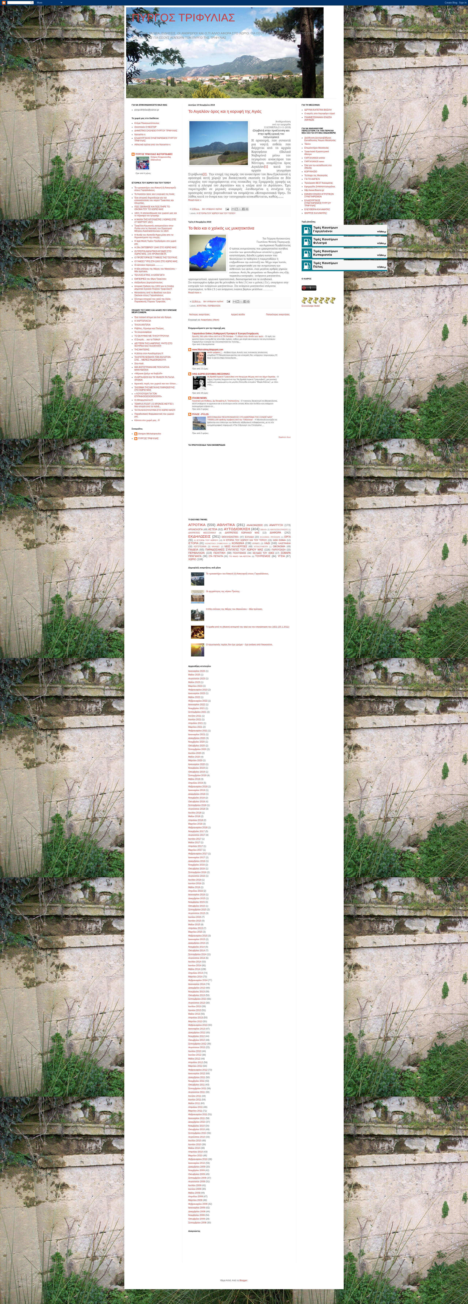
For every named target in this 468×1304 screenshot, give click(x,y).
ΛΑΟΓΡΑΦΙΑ (284, 543)
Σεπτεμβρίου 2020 (197, 749)
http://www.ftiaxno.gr (314, 190)
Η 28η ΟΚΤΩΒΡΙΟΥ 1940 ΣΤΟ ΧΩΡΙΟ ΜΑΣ (155, 247)
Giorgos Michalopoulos (149, 433)
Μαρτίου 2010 (195, 1155)
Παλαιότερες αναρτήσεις (278, 314)
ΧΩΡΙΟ (192, 559)
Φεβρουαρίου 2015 (197, 935)
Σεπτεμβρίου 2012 (197, 1043)
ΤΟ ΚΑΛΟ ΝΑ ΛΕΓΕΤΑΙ (240, 556)
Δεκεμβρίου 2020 (196, 738)
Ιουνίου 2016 (194, 883)
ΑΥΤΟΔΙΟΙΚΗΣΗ (237, 529)
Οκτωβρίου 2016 (196, 868)
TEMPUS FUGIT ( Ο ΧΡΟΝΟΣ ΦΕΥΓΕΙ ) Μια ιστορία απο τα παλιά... (153, 405)
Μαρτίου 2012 (195, 1066)
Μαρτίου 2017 (195, 850)
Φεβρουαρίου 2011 (197, 1114)
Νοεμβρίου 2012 (196, 1036)
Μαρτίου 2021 (195, 727)
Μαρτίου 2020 (195, 760)
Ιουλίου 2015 (194, 917)
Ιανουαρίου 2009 (196, 1207)
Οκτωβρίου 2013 (196, 995)
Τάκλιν (307, 144)
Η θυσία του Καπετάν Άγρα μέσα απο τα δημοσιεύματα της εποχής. (153, 236)
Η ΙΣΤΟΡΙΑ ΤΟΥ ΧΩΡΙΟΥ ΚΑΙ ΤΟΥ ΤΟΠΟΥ (216, 213)
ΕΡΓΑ (287, 536)
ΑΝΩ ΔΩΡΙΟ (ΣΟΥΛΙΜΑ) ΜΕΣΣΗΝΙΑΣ (211, 374)
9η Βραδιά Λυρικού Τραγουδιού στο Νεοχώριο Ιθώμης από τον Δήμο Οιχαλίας (241, 377)
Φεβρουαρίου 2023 (197, 689)
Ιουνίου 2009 (194, 1189)
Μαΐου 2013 (194, 1014)
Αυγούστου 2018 (196, 809)
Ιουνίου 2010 (194, 1144)
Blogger (243, 1280)
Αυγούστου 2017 (196, 835)
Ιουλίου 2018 (194, 812)
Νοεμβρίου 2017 (196, 831)
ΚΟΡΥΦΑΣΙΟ (310, 171)
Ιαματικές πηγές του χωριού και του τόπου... (155, 383)
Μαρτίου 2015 (195, 932)
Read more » (194, 200)
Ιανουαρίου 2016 (196, 894)
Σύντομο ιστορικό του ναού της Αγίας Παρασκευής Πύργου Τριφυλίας (152, 300)
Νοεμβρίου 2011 (196, 1081)
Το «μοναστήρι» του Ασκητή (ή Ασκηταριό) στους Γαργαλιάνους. (237, 573)
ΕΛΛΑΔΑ (249, 537)
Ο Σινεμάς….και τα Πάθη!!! (147, 339)
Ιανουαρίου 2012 (196, 1073)
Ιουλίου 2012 (194, 1051)
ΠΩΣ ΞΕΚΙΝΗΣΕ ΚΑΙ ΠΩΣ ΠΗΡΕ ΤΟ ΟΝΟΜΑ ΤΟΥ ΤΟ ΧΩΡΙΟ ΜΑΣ (152, 208)
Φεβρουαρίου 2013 (197, 1025)
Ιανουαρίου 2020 (196, 764)
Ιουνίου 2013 (194, 1010)
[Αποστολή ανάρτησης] (227, 209)
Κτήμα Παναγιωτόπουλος (146, 123)
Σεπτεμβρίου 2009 (197, 1178)
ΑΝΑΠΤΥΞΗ (276, 525)
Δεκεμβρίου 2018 (196, 794)
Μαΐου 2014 (194, 969)
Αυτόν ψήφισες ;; (215, 352)
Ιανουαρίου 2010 (196, 1163)
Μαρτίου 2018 (195, 824)
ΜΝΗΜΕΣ (216, 547)
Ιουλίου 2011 (194, 1096)
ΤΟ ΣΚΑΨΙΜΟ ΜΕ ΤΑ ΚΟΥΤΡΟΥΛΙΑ (151, 336)
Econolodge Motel (311, 306)
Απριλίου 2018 (195, 820)
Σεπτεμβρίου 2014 (197, 954)
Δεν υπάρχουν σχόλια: (212, 209)
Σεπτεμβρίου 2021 (197, 712)
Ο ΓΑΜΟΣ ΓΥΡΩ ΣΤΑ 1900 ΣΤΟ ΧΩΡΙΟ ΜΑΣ (155, 261)
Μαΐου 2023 (194, 682)
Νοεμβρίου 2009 (196, 1170)
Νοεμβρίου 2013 (196, 991)
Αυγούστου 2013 (196, 1003)
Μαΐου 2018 (194, 816)
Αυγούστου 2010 (196, 1137)
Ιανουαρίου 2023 (196, 693)
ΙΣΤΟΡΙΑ (193, 543)
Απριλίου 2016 (195, 891)
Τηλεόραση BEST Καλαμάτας (318, 183)
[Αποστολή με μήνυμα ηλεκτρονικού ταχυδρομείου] (233, 209)
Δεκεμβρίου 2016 (196, 861)
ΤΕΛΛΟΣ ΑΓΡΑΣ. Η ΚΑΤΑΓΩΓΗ (149, 275)
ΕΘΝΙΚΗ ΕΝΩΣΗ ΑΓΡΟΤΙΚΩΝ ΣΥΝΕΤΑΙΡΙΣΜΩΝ (319, 195)
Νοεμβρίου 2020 (196, 742)
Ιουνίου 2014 (194, 965)
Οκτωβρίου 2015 (196, 906)
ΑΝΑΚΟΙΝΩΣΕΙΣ (255, 525)
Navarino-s (139, 134)
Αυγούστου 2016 (196, 876)
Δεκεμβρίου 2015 (196, 898)
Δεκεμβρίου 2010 (196, 1122)
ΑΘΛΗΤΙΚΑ (226, 525)
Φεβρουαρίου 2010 (197, 1159)
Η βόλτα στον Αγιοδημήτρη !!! (148, 353)
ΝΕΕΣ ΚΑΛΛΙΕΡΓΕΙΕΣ (235, 546)
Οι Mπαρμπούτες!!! (143, 400)
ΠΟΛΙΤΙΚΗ (219, 552)
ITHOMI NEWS (199, 398)
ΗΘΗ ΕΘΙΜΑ (279, 540)
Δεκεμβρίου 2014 (196, 943)
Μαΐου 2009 (194, 1193)
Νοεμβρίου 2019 (196, 768)
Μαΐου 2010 (194, 1148)
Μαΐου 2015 (194, 924)
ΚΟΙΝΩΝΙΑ (238, 543)
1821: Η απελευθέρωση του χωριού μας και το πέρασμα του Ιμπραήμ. (155, 214)
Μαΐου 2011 (194, 1103)
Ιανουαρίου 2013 (196, 1028)
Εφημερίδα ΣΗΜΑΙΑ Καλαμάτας (319, 186)
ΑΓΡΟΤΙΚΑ (201, 306)
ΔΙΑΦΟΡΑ (275, 532)
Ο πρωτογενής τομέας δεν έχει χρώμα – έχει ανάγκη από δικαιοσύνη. (239, 644)
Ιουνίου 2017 (194, 839)
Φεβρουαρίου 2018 (197, 827)
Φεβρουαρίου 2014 (197, 980)
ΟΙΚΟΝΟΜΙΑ (279, 546)
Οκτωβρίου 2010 (196, 1129)
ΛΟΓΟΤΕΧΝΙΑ (200, 546)
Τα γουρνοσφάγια (143, 332)
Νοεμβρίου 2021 (196, 708)
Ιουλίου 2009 (194, 1185)
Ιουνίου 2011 (194, 1099)
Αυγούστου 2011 (196, 1092)
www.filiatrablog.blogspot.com (207, 349)
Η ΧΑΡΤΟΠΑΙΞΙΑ (142, 321)
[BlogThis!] (236, 209)
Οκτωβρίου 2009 (196, 1174)
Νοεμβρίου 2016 (196, 865)
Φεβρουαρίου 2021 (197, 730)
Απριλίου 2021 (195, 723)
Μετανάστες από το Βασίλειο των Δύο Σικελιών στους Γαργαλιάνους (152, 293)
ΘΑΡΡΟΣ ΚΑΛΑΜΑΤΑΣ (315, 213)
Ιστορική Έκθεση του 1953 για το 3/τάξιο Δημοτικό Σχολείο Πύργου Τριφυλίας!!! (154, 287)
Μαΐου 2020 (194, 757)
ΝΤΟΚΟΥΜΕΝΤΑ (261, 547)
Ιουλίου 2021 (194, 716)
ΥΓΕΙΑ (281, 556)
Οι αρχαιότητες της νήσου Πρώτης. (223, 591)
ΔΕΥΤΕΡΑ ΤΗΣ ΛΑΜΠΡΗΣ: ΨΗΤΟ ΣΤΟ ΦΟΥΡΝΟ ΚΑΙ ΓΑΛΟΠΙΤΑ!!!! (153, 344)
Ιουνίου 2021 (194, 719)
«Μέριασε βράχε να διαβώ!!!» (148, 373)
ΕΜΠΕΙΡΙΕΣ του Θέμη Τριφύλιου (150, 279)
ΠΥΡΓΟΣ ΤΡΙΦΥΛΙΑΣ (183, 18)
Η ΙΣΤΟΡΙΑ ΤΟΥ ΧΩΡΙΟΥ (206, 540)
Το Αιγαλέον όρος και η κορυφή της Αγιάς (225, 111)
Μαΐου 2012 (194, 1058)
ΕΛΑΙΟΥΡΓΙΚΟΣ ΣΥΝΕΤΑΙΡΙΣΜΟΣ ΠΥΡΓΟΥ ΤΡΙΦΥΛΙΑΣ (317, 203)
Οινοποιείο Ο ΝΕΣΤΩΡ (145, 127)
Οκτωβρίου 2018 (196, 801)
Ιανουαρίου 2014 (196, 984)
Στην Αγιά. (139, 363)
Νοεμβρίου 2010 (196, 1126)
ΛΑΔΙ (267, 543)
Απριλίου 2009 (195, 1196)
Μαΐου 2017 (194, 842)
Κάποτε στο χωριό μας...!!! (147, 420)
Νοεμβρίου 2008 (196, 1215)
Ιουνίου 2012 (194, 1055)
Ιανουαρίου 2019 (196, 790)
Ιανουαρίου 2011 (196, 1118)
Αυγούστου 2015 (196, 913)
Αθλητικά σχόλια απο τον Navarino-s (152, 144)
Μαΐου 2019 (194, 779)
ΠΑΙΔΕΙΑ (193, 549)
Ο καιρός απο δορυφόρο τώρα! (319, 113)
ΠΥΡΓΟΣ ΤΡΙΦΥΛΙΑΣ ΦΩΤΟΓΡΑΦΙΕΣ (154, 154)
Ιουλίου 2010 (194, 1140)
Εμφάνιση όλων (285, 437)
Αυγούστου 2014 (196, 958)
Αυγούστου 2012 (196, 1047)
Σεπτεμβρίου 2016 (197, 872)
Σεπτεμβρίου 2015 (197, 909)
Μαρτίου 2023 (195, 686)
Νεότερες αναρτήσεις (199, 314)
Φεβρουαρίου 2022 (197, 701)
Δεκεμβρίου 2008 (196, 1211)
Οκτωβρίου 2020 (196, 745)
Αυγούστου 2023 (196, 678)
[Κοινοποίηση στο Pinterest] (247, 209)
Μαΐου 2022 (194, 697)
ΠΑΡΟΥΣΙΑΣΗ (279, 549)
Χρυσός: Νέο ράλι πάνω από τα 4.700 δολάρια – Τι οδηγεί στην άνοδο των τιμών (228, 336)
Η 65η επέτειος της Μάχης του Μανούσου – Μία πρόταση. (234, 609)
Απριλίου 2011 (195, 1107)
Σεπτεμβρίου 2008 (197, 1222)
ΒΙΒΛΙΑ (264, 530)
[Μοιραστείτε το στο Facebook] (243, 209)
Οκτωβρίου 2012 (196, 1040)
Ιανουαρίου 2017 (196, 857)
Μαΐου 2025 (194, 674)
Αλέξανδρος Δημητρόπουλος (148, 282)
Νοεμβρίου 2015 (196, 902)
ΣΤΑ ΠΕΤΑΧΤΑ (216, 556)
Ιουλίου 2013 (194, 1006)
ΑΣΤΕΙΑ (212, 529)
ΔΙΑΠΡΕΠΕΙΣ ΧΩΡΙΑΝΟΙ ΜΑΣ (242, 532)
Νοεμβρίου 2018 (196, 797)
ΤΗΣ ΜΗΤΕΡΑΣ (141, 349)
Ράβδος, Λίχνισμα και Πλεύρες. (149, 328)
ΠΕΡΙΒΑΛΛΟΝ (213, 306)
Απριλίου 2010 (195, 1151)
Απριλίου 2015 (195, 928)
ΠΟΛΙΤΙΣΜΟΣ (239, 553)
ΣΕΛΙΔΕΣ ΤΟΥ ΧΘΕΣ (263, 553)
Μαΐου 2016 (194, 887)
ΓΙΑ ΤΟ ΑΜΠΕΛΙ (312, 179)
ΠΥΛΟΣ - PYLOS (200, 414)
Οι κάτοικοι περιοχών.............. (148, 265)
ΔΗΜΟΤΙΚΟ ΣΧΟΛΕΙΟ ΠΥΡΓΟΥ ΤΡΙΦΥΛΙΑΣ (155, 130)
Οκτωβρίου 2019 (196, 772)
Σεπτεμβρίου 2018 (197, 805)
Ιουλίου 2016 (194, 880)
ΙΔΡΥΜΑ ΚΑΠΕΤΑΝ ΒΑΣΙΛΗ (318, 110)
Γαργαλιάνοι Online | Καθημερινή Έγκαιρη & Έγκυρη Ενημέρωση (225, 333)
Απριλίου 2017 (195, 846)
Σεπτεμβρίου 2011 (197, 1088)
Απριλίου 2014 (195, 973)
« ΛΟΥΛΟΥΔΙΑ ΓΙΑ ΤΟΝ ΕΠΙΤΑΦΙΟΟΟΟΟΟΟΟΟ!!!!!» (148, 395)
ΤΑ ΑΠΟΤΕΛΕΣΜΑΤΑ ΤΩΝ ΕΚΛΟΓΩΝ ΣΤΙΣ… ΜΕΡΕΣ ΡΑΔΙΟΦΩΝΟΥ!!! (152, 358)
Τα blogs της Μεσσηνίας (316, 175)
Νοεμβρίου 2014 (196, 947)
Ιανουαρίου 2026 (196, 671)
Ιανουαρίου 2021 (196, 734)
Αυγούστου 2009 (196, 1181)
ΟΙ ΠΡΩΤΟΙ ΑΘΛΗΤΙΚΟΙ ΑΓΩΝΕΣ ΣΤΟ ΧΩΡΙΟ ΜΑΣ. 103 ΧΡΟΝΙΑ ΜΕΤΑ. (152, 252)
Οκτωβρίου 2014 (196, 950)
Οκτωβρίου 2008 (196, 1219)
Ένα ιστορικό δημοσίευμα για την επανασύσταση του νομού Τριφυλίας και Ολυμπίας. (154, 200)
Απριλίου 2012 (195, 1062)
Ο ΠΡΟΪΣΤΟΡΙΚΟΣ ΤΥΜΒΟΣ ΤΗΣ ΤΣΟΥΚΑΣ (155, 257)
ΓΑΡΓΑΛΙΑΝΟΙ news (314, 161)
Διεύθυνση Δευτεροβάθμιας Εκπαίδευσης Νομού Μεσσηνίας (320, 139)
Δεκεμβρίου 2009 (196, 1166)
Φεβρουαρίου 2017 (197, 853)
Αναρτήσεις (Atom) (210, 320)
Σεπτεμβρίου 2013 (197, 999)
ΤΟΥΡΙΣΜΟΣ (262, 556)
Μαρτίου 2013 (195, 1021)
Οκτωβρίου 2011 (196, 1084)
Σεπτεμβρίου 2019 (197, 775)
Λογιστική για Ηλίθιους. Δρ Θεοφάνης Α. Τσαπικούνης (216, 401)
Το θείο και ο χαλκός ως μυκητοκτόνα (221, 228)
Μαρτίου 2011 (195, 1111)
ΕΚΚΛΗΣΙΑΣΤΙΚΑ (230, 537)
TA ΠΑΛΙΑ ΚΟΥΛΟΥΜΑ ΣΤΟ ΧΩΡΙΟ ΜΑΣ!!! (154, 410)
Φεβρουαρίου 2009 (197, 1204)
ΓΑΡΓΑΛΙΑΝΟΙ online (314, 158)
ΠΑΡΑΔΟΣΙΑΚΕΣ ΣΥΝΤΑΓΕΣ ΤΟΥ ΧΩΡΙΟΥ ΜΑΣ (234, 549)
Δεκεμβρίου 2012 (196, 1032)
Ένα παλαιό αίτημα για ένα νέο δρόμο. (153, 317)
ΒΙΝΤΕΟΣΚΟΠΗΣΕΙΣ (279, 530)
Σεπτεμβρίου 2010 (197, 1133)
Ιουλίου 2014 (194, 961)
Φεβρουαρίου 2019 (197, 786)
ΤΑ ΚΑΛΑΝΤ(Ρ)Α (142, 324)
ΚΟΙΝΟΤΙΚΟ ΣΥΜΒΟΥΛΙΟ (216, 543)
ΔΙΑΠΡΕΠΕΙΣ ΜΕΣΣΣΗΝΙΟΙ (202, 533)
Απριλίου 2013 (195, 1017)
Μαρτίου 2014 (195, 976)
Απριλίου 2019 (195, 783)
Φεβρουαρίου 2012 (197, 1070)
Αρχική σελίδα (238, 314)
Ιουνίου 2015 (194, 920)
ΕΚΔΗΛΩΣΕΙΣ (199, 536)
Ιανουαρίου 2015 (196, 939)
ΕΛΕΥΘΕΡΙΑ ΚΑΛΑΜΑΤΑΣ (317, 209)
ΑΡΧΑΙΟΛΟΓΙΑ (195, 529)
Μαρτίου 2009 (195, 1200)
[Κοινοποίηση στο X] (240, 209)
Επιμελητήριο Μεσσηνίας (316, 148)
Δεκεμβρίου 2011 (196, 1077)
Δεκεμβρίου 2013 (196, 988)
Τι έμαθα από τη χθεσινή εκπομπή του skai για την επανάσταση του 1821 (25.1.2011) (247, 627)
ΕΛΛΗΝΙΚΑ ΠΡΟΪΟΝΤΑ (270, 537)
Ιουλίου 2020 (194, 753)
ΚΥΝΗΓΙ (256, 543)
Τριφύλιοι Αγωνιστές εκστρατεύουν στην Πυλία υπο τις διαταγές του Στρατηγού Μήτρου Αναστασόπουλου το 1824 (153, 228)
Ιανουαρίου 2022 (196, 704)
